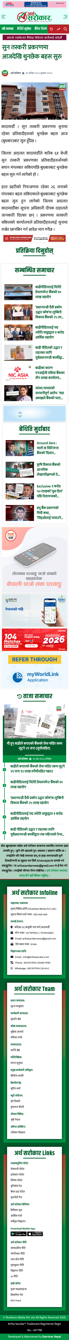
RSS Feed (16, 1300)
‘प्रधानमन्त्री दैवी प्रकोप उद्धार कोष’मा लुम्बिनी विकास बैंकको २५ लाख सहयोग (49, 312)
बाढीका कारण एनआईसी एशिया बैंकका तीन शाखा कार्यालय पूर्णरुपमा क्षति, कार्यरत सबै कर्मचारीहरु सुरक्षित (50, 372)
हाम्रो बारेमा (16, 1283)
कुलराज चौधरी (17, 1107)
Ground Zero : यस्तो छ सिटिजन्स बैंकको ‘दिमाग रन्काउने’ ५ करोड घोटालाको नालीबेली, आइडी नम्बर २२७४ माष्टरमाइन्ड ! (49, 448)
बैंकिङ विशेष (41, 28)
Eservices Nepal (51, 1336)
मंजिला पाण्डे (16, 1037)
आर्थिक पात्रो (16, 1216)
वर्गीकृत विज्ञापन (18, 1221)
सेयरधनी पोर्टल (17, 1169)
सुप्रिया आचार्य (17, 1032)
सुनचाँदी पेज (16, 1197)
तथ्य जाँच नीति (17, 1259)
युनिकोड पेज (16, 1186)
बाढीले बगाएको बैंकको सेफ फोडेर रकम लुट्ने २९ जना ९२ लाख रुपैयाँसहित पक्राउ (37, 769)
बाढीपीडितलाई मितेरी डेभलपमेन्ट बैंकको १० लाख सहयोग (48, 292)
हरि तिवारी (15, 1101)
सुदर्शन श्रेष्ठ (16, 1019)
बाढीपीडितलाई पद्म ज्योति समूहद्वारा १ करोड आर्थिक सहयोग (49, 332)
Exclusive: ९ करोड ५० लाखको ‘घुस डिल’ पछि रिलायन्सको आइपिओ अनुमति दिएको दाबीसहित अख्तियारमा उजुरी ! (50, 491)
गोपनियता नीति (18, 1254)
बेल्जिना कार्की (17, 1076)
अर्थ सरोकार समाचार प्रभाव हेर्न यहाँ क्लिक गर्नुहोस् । (43, 873)
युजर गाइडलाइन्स (19, 1289)
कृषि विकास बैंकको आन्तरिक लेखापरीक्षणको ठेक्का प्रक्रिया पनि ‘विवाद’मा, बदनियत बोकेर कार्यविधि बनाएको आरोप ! (50, 469)
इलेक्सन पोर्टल (17, 1174)
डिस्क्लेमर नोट (17, 1295)
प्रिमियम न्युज (16, 1210)
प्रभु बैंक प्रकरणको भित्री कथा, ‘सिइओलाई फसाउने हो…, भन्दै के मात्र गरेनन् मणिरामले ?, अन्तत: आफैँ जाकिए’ (49, 513)
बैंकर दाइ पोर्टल (18, 1192)
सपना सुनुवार (17, 1063)
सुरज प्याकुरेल (17, 1006)
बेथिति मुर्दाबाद (24, 28)
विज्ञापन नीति (17, 1271)
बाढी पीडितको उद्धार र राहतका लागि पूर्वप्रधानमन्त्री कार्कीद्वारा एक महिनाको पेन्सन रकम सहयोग (49, 352)
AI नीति (14, 1276)
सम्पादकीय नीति (18, 1248)
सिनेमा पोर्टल (16, 1180)
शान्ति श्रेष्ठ (15, 1050)
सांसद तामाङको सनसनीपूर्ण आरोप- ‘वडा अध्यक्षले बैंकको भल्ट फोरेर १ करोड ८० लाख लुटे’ (49, 393)
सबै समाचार (8, 28)
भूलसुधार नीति (17, 1265)
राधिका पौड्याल (18, 1132)
